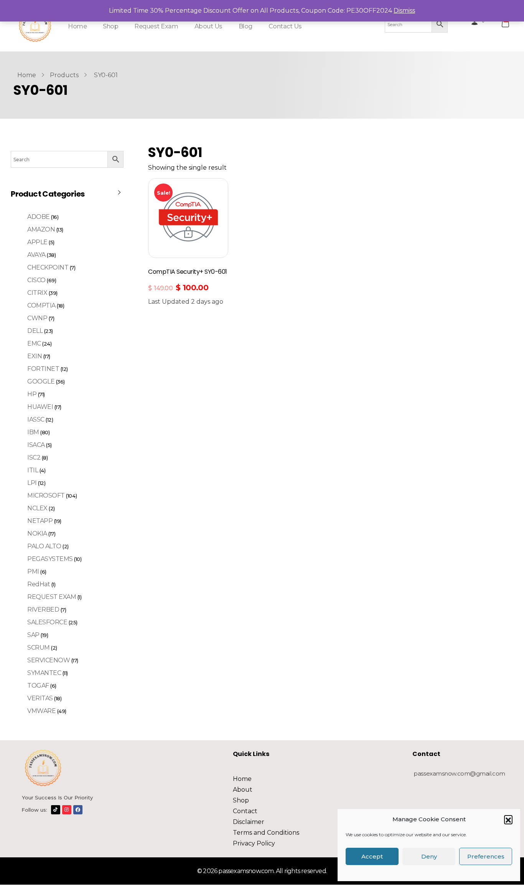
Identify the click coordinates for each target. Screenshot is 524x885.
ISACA (36, 444)
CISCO (36, 280)
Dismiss (404, 10)
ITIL (32, 470)
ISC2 (33, 457)
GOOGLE (40, 381)
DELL (35, 330)
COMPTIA (41, 305)
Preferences (485, 856)
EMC (34, 343)
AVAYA (36, 254)
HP (31, 394)
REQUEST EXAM (51, 596)
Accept (372, 856)
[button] (508, 819)
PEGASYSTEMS (50, 558)
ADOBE (38, 216)
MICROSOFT (46, 495)
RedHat (38, 584)
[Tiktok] (55, 809)
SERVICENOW (48, 660)
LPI (32, 482)
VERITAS (40, 698)
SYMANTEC (44, 673)
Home (26, 75)
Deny (429, 856)
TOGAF (38, 685)
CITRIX (37, 292)
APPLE (37, 242)
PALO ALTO (44, 546)
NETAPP (40, 520)
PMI (33, 571)
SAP (33, 635)
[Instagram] (66, 809)
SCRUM (38, 647)
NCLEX (37, 508)
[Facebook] (77, 809)
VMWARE (41, 711)
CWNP (37, 318)
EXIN (34, 356)
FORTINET (43, 368)
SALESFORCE (47, 622)
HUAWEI (40, 406)
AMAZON (41, 229)
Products (64, 75)
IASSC (35, 419)
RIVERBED (43, 609)
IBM (33, 432)
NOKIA (37, 533)
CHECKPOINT (47, 267)
